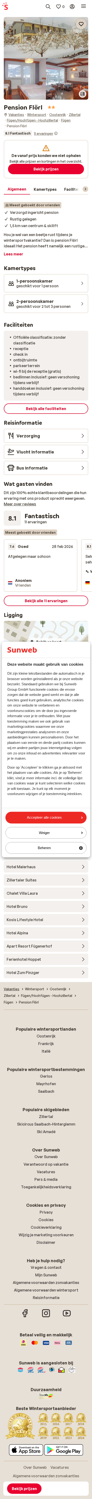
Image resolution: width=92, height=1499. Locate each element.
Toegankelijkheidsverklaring (46, 1187)
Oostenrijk (46, 1036)
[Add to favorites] (81, 24)
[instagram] (46, 1316)
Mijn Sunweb (46, 1275)
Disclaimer (46, 1242)
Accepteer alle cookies (44, 818)
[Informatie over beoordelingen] (56, 133)
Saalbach (46, 1091)
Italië (46, 1051)
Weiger (44, 833)
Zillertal (46, 1116)
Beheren (44, 848)
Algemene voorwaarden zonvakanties (46, 1282)
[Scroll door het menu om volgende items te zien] (85, 189)
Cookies (46, 1219)
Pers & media (46, 1179)
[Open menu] (83, 6)
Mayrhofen (46, 1083)
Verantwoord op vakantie (46, 1164)
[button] (46, 37)
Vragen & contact (46, 1267)
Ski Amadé (46, 1131)
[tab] (17, 189)
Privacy (46, 1212)
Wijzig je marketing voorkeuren (46, 1234)
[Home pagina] (5, 6)
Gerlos (46, 1076)
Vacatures (46, 1171)
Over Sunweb (46, 1156)
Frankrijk (46, 1043)
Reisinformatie (46, 1297)
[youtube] (66, 1316)
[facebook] (25, 1316)
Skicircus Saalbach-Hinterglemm (46, 1124)
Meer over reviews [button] (20, 504)
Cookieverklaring (46, 1227)
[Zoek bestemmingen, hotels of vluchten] (48, 6)
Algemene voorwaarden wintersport (46, 1290)
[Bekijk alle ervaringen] (31, 133)
